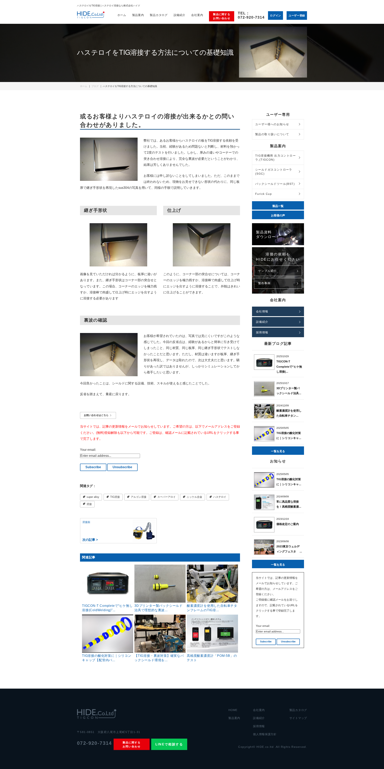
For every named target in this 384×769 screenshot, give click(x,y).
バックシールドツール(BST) (275, 183)
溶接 (89, 504)
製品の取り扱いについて (272, 134)
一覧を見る (278, 451)
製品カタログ (298, 710)
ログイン (275, 15)
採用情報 (262, 332)
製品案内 (234, 718)
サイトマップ (298, 718)
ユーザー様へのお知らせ (272, 124)
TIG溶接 (114, 496)
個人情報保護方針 (265, 734)
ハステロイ (219, 496)
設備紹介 (179, 15)
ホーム (121, 15)
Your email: (88, 449)
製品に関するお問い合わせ (221, 16)
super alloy (92, 496)
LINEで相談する (169, 744)
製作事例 (264, 283)
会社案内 (197, 15)
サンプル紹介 (267, 270)
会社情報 (262, 311)
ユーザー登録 (297, 15)
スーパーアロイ (166, 496)
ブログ (95, 86)
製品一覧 (278, 206)
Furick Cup (263, 193)
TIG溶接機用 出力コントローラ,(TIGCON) (275, 157)
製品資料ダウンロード (268, 234)
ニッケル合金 (194, 496)
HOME (232, 710)
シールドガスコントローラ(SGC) (273, 171)
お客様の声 (278, 215)
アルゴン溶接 (138, 496)
